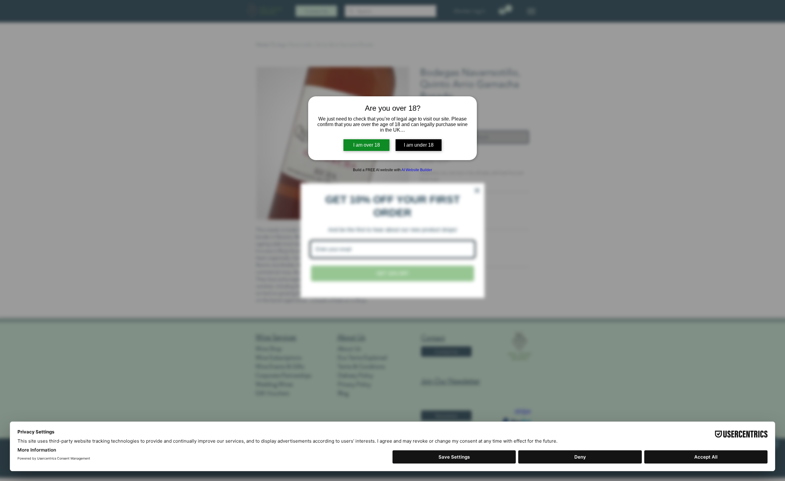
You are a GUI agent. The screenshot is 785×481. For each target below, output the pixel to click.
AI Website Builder (416, 170)
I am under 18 (419, 145)
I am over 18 (366, 145)
